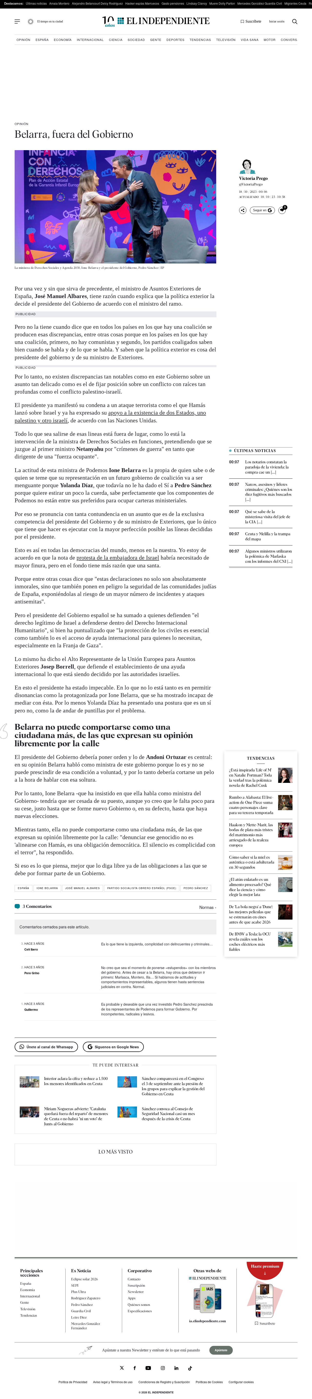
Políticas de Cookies (209, 1382)
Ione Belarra (47, 888)
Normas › (207, 907)
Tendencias (200, 40)
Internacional (90, 40)
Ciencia (116, 40)
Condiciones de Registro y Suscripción (164, 1382)
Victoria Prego (253, 178)
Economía (63, 40)
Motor (270, 40)
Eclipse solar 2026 (84, 1279)
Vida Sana (250, 40)
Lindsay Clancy (196, 3)
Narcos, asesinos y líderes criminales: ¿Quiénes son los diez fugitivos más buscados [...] (268, 492)
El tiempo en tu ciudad (50, 21)
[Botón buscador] (294, 21)
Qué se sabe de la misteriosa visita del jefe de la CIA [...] (267, 516)
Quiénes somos (139, 1305)
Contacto (134, 1279)
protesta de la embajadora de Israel (118, 557)
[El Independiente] (156, 21)
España (42, 40)
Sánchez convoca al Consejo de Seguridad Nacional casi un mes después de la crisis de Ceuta (168, 1114)
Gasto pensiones (173, 3)
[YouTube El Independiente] (148, 1369)
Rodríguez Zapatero (85, 1298)
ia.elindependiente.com (207, 1321)
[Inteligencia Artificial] (207, 1312)
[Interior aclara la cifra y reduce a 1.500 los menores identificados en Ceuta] (29, 1086)
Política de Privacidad (72, 1382)
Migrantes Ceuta (295, 3)
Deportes (175, 40)
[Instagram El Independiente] (163, 1369)
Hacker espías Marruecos (142, 3)
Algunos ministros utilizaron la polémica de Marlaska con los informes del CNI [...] (268, 556)
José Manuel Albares (82, 888)
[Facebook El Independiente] (135, 1369)
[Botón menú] (17, 21)
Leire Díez (79, 1317)
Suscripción (136, 1285)
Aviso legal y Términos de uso (113, 1382)
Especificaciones (140, 1311)
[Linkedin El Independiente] (176, 1369)
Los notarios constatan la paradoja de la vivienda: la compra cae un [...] (267, 467)
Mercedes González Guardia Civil (259, 3)
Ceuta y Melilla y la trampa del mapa (267, 536)
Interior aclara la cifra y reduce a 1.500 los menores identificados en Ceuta (76, 1081)
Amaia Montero (59, 3)
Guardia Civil (81, 1311)
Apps (132, 1298)
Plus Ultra (78, 1292)
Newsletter (136, 1292)
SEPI (74, 1285)
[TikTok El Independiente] (190, 1369)
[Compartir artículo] (242, 210)
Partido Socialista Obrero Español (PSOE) (141, 888)
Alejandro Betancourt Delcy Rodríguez (97, 3)
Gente (155, 40)
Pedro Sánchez (196, 888)
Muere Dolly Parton (222, 3)
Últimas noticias (36, 3)
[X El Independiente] (122, 1368)
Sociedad (136, 40)
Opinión (23, 40)
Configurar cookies (241, 1382)
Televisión (226, 40)
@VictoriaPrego (251, 184)
